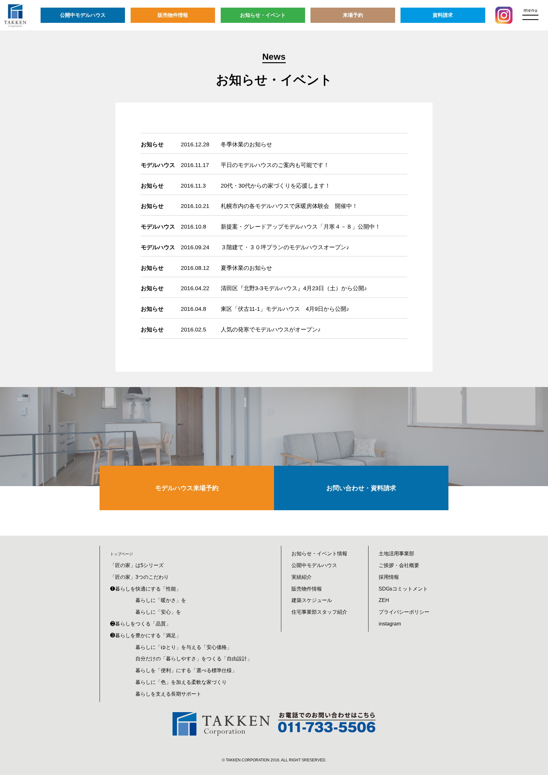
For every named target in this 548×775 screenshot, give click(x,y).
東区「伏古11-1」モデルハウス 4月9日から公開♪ (285, 309)
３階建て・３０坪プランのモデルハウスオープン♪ (285, 247)
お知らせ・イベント (263, 15)
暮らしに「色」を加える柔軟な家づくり (181, 682)
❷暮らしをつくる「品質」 (140, 623)
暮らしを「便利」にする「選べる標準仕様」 (186, 670)
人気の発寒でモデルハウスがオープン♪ (271, 329)
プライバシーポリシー (404, 612)
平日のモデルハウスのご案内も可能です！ (275, 165)
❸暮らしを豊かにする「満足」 (145, 635)
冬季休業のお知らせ (246, 144)
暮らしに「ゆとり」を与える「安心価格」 (183, 647)
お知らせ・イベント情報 (319, 553)
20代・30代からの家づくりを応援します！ (275, 186)
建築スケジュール (311, 600)
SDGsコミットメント (403, 588)
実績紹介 (301, 577)
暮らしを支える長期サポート (168, 694)
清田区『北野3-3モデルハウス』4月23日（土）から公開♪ (294, 288)
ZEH (384, 600)
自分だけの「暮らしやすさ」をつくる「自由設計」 (193, 658)
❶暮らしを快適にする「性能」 (145, 588)
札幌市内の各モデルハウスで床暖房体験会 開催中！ (289, 206)
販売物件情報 (173, 15)
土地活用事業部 (396, 553)
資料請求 (443, 15)
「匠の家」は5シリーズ (137, 565)
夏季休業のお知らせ (246, 268)
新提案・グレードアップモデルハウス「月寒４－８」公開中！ (301, 227)
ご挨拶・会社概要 (399, 565)
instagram (390, 623)
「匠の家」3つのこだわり (139, 577)
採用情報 (389, 577)
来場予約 (353, 15)
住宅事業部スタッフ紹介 (319, 612)
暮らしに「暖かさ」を (160, 600)
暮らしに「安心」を (158, 612)
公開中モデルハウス (83, 15)
